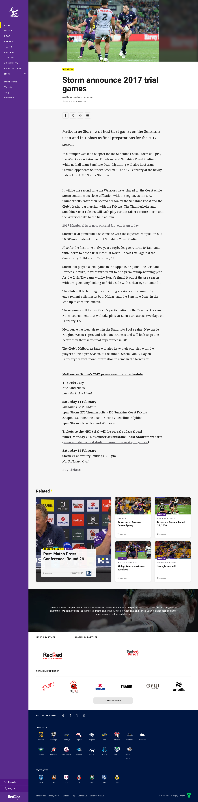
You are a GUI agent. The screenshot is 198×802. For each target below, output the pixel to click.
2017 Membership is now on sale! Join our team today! (101, 225)
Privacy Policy (53, 795)
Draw (7, 36)
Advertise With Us (97, 795)
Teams (8, 47)
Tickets (8, 87)
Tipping (9, 57)
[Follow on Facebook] (70, 715)
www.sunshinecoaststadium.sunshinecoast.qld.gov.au (106, 442)
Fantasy (9, 52)
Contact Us (82, 795)
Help (73, 795)
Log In (11, 788)
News (7, 25)
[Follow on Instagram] (84, 715)
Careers (66, 795)
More (7, 74)
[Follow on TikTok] (63, 715)
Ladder (8, 41)
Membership (10, 81)
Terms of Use (40, 795)
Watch (8, 30)
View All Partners (113, 700)
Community (11, 63)
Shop (6, 92)
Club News (68, 69)
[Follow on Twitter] (77, 715)
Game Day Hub (13, 68)
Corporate (9, 97)
